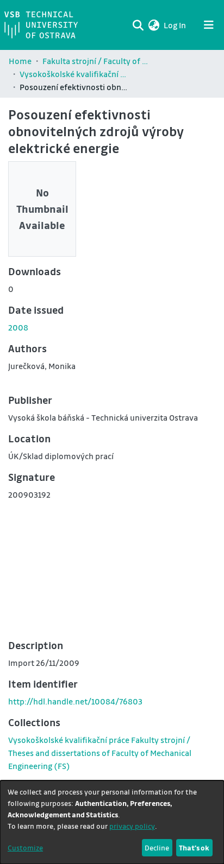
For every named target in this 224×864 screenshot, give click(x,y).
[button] (153, 24)
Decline (157, 847)
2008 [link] (18, 327)
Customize (25, 847)
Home (20, 60)
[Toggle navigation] (209, 25)
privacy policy (132, 825)
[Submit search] (138, 24)
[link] (99, 752)
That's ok (194, 847)
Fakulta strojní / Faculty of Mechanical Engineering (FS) (96, 60)
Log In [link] (175, 25)
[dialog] (112, 822)
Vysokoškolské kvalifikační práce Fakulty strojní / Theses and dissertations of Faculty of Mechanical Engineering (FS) (74, 73)
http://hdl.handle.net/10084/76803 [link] (75, 701)
